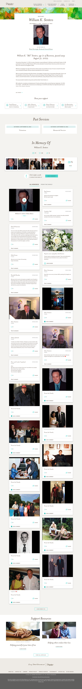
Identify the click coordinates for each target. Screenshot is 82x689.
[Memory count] (33, 153)
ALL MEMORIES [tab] (34, 184)
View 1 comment (47, 204)
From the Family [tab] (46, 184)
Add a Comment (49, 321)
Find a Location (57, 1)
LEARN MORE (23, 648)
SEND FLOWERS (50, 263)
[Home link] (10, 4)
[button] (38, 5)
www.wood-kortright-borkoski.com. (46, 89)
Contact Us (67, 1)
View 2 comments (14, 330)
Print (73, 1)
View (70, 165)
